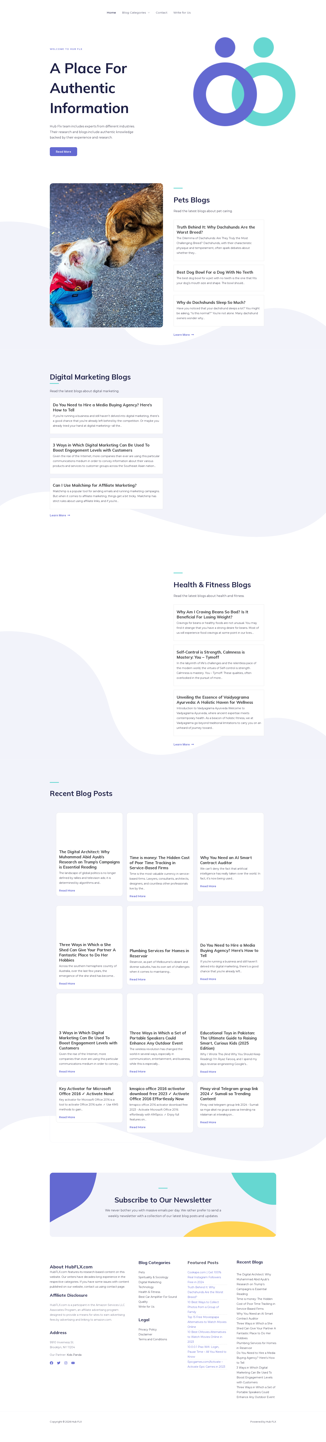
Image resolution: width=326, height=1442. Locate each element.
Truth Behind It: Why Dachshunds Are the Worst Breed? (205, 1292)
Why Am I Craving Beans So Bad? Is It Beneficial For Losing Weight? (212, 614)
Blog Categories (134, 12)
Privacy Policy (147, 1329)
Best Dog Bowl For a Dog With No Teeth (215, 272)
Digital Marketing (149, 1282)
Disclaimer (145, 1334)
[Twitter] (58, 1363)
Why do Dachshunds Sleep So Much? (211, 302)
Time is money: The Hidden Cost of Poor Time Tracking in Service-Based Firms (160, 862)
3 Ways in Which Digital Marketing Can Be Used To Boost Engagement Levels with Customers (101, 448)
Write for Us (182, 12)
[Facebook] (51, 1363)
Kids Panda (74, 1355)
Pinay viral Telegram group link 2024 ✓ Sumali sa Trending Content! (229, 1093)
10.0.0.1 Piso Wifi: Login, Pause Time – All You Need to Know (207, 1351)
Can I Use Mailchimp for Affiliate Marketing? (95, 485)
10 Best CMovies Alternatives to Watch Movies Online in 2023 (207, 1336)
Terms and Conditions (152, 1339)
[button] (270, 13)
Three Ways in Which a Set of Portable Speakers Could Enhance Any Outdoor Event (158, 1038)
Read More (67, 890)
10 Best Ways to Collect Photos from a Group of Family (203, 1307)
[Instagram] (66, 1363)
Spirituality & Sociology (153, 1277)
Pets (141, 1272)
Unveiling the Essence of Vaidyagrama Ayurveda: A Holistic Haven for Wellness (215, 700)
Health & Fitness (149, 1292)
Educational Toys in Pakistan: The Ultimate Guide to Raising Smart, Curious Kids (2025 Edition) (228, 1040)
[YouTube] (73, 1363)
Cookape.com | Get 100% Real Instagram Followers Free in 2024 (204, 1277)
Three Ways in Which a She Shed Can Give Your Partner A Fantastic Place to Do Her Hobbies (87, 952)
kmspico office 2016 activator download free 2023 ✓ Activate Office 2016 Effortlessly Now (159, 1093)
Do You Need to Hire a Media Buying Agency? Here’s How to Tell (229, 950)
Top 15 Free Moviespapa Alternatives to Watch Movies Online (207, 1322)
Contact (161, 12)
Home (111, 12)
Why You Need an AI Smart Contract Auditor (226, 860)
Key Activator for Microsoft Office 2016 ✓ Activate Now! (86, 1091)
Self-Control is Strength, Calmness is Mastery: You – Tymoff (211, 655)
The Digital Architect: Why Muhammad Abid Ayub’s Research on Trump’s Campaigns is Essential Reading (89, 859)
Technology (146, 1287)
